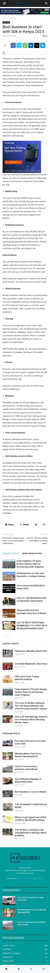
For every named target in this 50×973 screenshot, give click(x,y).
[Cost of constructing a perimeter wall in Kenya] (8, 769)
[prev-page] (4, 635)
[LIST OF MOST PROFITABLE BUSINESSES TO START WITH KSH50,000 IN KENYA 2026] (9, 625)
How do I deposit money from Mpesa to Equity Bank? (37, 541)
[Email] (36, 45)
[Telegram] (42, 45)
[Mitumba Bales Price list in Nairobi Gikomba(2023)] (8, 756)
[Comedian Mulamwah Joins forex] (8, 666)
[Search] (46, 3)
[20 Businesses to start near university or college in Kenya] (9, 576)
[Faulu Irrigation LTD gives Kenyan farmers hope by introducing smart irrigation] (9, 563)
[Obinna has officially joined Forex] (8, 653)
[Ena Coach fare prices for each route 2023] (8, 742)
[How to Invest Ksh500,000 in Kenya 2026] (9, 588)
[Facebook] (13, 45)
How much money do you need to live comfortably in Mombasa (13, 541)
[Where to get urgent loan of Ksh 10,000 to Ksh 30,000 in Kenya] (8, 819)
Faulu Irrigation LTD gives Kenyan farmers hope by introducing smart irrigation (30, 564)
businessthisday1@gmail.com (30, 878)
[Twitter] (19, 45)
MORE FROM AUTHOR (32, 553)
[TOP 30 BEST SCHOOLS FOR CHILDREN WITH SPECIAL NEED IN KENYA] (8, 832)
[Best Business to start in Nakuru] (8, 793)
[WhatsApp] (25, 45)
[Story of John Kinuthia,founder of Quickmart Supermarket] (9, 600)
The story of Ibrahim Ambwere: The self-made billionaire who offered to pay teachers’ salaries (31, 706)
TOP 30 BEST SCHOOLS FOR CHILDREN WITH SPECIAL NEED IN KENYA (30, 833)
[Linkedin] (30, 45)
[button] (4, 3)
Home (5, 18)
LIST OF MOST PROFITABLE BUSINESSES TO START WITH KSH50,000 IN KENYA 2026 (32, 625)
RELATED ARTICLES (11, 553)
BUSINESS (13, 18)
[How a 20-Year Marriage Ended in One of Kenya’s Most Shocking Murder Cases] (8, 719)
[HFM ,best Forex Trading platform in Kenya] (8, 679)
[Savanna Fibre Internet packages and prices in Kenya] (9, 613)
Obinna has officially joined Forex (31, 651)
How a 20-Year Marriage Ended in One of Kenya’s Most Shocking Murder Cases (31, 719)
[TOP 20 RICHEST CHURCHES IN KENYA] (8, 807)
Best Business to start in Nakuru (31, 791)
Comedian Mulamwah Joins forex (31, 663)
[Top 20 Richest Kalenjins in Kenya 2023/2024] (8, 781)
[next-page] (8, 635)
